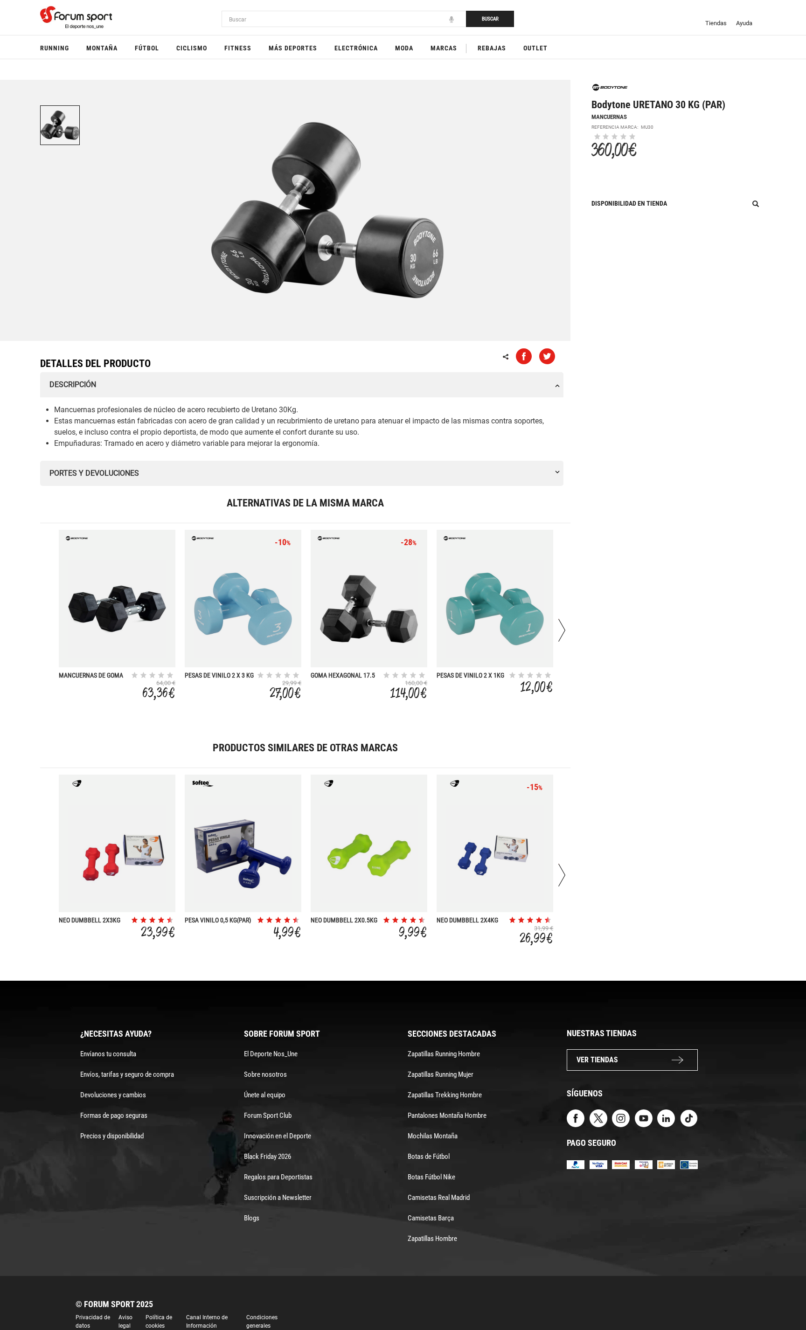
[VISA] (598, 1164)
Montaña (102, 48)
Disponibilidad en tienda (629, 203)
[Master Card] (621, 1164)
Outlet (535, 48)
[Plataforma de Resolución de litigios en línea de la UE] (689, 1164)
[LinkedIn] (666, 1117)
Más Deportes (293, 48)
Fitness (237, 48)
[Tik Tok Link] (689, 1117)
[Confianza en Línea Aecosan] (666, 1164)
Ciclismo (191, 48)
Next (561, 630)
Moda (404, 48)
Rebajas (492, 48)
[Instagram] (621, 1117)
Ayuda (744, 23)
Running (54, 48)
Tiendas (716, 23)
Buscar (490, 19)
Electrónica (356, 48)
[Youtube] (644, 1117)
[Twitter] (598, 1117)
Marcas (444, 48)
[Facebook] (575, 1117)
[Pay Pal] (575, 1164)
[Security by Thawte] (644, 1164)
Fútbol (147, 48)
